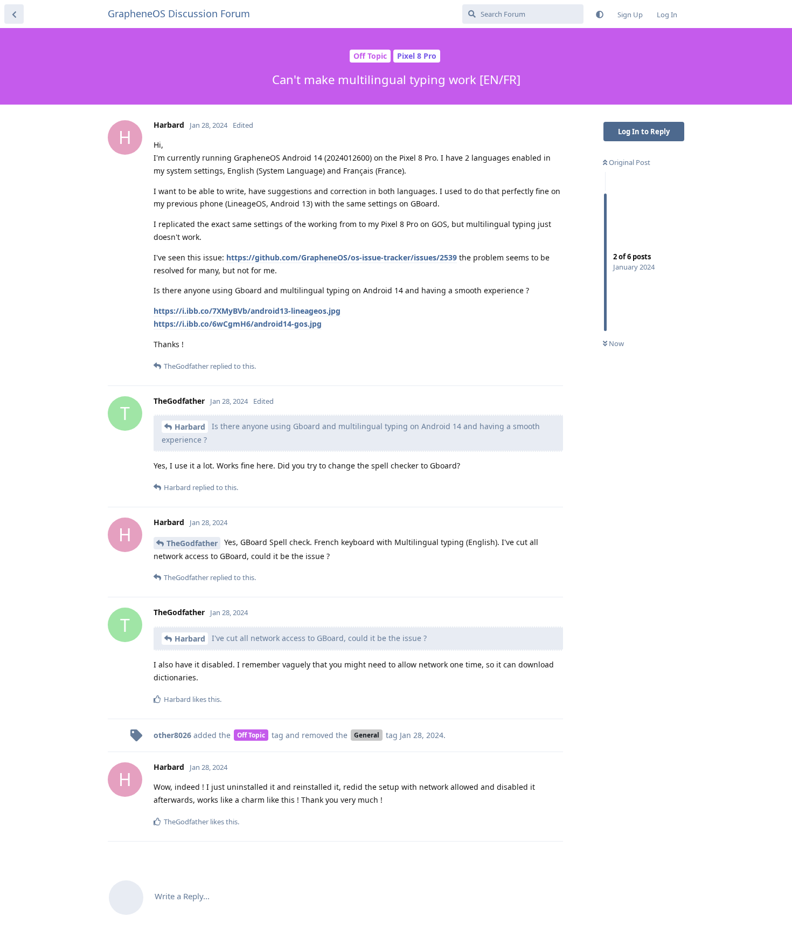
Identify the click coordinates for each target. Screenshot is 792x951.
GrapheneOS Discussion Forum (179, 13)
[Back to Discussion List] (14, 14)
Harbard (190, 427)
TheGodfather (192, 543)
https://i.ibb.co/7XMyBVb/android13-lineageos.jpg (247, 311)
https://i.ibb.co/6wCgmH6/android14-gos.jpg (238, 324)
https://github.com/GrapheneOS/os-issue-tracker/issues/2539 (341, 257)
